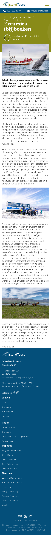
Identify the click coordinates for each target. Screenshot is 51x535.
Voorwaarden (30, 520)
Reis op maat (7, 441)
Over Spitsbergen (10, 464)
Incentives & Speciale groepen (15, 436)
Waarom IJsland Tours (12, 478)
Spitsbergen (7, 411)
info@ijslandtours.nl (39, 10)
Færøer (5, 416)
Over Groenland (9, 459)
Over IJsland (7, 455)
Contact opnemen (10, 500)
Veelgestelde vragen (11, 491)
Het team (6, 487)
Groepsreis (7, 432)
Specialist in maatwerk (12, 482)
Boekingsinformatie (10, 496)
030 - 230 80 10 (14, 10)
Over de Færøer (9, 468)
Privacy (18, 520)
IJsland (5, 402)
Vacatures (6, 505)
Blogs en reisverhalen (20, 17)
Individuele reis (8, 427)
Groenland (6, 407)
